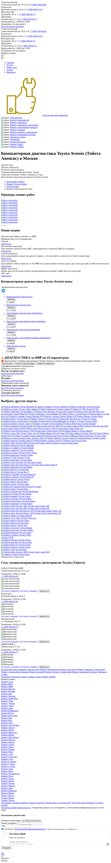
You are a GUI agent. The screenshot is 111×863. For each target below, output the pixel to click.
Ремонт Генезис (8, 696)
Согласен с (25, 829)
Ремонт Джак (7, 701)
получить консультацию (25, 364)
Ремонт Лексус (8, 728)
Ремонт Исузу (7, 713)
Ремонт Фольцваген (10, 774)
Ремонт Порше (8, 749)
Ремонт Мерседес (9, 732)
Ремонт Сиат (7, 759)
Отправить (6, 848)
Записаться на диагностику (58, 803)
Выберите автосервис (11, 820)
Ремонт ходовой (17, 130)
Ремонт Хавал (7, 778)
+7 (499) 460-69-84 (37, 4)
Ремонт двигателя (18, 122)
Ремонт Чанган (8, 786)
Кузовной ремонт (18, 142)
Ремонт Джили (8, 703)
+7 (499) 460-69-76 (26, 14)
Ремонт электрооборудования (23, 127)
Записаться (6, 244)
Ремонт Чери (7, 788)
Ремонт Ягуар (7, 795)
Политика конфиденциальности (16, 807)
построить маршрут (10, 591)
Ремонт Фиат (7, 771)
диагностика (7, 364)
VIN (3, 826)
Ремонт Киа (6, 720)
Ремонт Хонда (7, 781)
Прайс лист (11, 67)
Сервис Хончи (7, 800)
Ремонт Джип (7, 706)
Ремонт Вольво (8, 691)
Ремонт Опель (7, 744)
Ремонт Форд (7, 776)
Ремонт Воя (6, 694)
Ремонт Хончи (7, 783)
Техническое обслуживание (55, 115)
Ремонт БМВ (7, 686)
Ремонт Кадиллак (9, 715)
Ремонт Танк (7, 769)
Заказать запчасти (37, 803)
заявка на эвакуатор (45, 364)
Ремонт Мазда (7, 730)
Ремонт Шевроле (9, 791)
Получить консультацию (12, 26)
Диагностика (16, 118)
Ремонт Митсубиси (10, 737)
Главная (10, 62)
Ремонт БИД (7, 684)
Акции (9, 70)
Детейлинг (15, 139)
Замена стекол (16, 144)
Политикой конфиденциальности (30, 829)
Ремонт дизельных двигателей (24, 125)
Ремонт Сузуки (8, 766)
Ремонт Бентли (8, 689)
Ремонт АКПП (17, 147)
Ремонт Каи (6, 718)
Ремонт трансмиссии (19, 120)
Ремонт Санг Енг (9, 757)
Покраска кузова (17, 137)
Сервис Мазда (7, 798)
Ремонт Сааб (7, 754)
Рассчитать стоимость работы (14, 803)
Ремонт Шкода (8, 793)
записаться (44, 591)
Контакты (11, 72)
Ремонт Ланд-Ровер (10, 725)
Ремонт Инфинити (9, 711)
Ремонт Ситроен (8, 761)
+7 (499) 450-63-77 (28, 19)
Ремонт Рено (7, 752)
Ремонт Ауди (7, 681)
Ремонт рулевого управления (23, 132)
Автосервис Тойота (15, 181)
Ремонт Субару (8, 764)
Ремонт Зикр (7, 708)
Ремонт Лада (7, 723)
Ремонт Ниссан (8, 740)
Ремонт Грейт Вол (9, 698)
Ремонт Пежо (7, 747)
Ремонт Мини (7, 735)
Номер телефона (8, 823)
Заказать (11, 299)
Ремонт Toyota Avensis (16, 184)
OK (2, 853)
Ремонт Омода (7, 742)
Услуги (9, 65)
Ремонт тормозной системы (23, 135)
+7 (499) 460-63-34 (33, 9)
